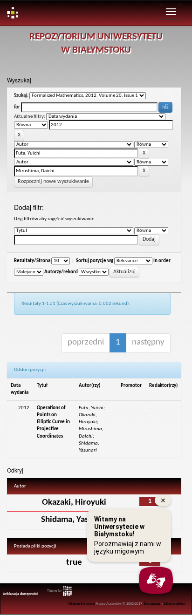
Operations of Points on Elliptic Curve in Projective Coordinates (53, 422)
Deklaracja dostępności (20, 594)
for (17, 107)
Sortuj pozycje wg (94, 261)
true (74, 562)
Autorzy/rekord (61, 272)
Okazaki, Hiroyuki (74, 502)
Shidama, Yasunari (74, 519)
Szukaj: (21, 95)
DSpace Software (82, 604)
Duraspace (152, 604)
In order (162, 261)
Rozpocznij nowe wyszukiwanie (53, 181)
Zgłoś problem (174, 604)
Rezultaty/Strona (32, 261)
